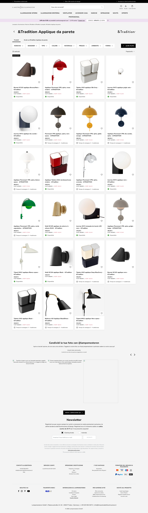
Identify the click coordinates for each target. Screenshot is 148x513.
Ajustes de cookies (99, 492)
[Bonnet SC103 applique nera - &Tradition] (121, 262)
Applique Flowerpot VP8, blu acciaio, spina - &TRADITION (119, 135)
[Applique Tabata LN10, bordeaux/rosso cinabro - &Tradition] (58, 169)
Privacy (74, 494)
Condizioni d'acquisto (74, 492)
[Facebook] (18, 491)
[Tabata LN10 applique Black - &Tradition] (27, 308)
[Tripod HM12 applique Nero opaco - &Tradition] (89, 308)
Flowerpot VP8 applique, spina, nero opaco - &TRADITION (57, 135)
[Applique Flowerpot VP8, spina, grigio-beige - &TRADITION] (121, 216)
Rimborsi (74, 472)
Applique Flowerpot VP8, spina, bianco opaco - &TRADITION (27, 181)
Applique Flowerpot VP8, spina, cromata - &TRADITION (86, 181)
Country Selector (74, 498)
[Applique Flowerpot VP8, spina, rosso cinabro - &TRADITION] (58, 77)
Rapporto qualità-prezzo (124, 494)
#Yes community (99, 491)
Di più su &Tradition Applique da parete (36, 40)
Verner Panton (124, 492)
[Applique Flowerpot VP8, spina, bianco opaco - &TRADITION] (27, 169)
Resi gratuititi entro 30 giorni (99, 470)
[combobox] (77, 7)
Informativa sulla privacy (74, 450)
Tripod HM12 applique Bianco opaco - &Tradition (26, 273)
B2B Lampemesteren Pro (99, 494)
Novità (115, 13)
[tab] (18, 46)
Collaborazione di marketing (99, 496)
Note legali (74, 496)
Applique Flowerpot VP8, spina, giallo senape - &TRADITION (88, 135)
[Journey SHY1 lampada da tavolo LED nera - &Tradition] (89, 216)
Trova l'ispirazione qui (73, 412)
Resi (74, 470)
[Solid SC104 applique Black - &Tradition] (58, 262)
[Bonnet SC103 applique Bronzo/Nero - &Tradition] (27, 77)
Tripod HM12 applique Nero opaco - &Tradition (88, 319)
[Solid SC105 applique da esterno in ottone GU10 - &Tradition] (58, 216)
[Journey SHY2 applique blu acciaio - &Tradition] (27, 123)
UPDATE (96, 20)
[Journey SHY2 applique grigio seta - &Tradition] (121, 77)
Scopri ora (81, 20)
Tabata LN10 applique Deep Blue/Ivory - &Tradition (89, 273)
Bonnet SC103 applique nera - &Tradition (117, 273)
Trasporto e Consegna (74, 468)
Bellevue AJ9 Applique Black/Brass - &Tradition (57, 319)
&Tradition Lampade (40, 24)
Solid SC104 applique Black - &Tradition (58, 272)
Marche (27, 24)
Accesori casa (124, 496)
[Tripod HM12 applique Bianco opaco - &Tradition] (27, 262)
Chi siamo (74, 491)
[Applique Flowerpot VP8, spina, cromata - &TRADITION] (89, 169)
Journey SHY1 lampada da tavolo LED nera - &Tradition (89, 227)
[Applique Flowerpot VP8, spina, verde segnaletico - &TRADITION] (27, 216)
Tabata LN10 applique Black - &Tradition (23, 319)
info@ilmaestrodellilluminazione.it (24, 470)
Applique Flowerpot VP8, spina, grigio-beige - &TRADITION (120, 227)
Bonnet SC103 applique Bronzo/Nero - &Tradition (26, 88)
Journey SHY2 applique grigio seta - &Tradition (119, 88)
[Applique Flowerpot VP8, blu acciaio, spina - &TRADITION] (121, 123)
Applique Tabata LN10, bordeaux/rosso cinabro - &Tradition (58, 181)
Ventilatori (67, 13)
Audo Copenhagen (124, 491)
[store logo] (23, 7)
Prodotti (16, 40)
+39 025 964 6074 (24, 468)
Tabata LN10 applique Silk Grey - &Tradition (87, 88)
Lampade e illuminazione (18, 24)
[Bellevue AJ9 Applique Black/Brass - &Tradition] (58, 308)
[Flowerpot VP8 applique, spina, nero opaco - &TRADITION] (58, 123)
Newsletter (99, 468)
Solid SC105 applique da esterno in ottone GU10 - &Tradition (57, 227)
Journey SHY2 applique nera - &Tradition (117, 181)
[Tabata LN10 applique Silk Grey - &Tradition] (89, 77)
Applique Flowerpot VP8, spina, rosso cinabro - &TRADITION (57, 88)
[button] (39, 82)
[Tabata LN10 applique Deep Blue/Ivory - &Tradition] (89, 262)
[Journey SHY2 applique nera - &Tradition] (121, 169)
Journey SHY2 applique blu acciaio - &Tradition (26, 135)
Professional (74, 17)
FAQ (24, 472)
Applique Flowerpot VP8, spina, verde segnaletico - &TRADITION (26, 227)
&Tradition (32, 24)
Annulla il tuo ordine (74, 473)
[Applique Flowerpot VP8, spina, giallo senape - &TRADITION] (89, 123)
